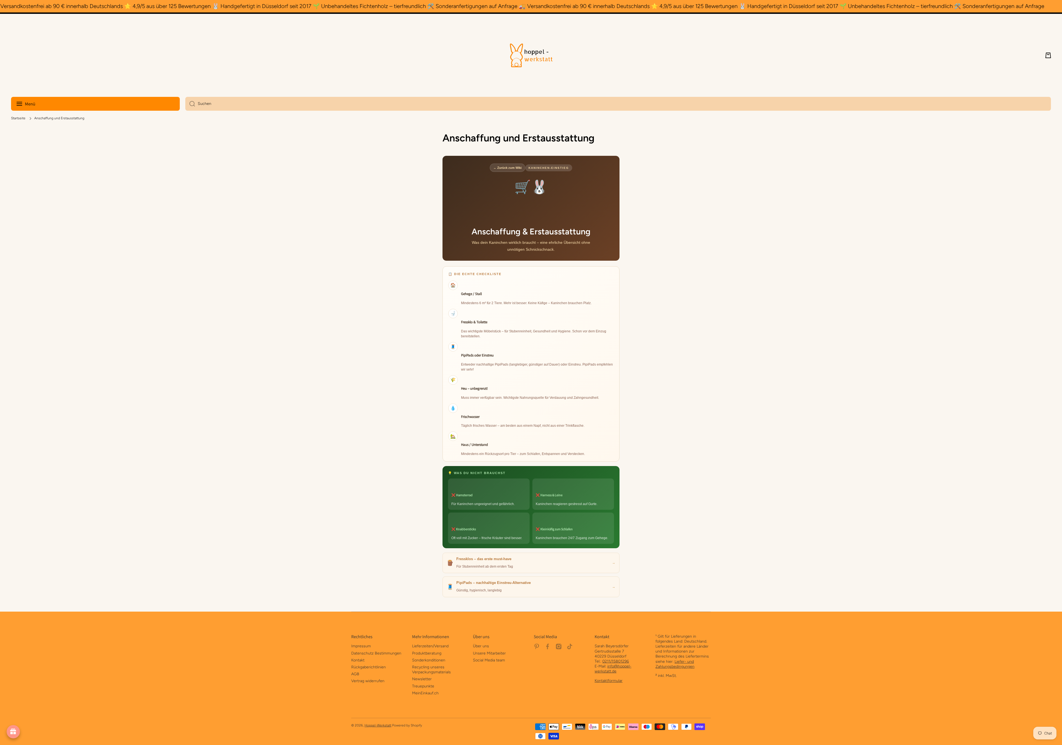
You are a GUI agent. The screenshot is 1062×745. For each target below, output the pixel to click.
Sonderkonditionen (428, 660)
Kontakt (358, 660)
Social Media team (489, 660)
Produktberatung (426, 653)
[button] (1048, 55)
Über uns (481, 646)
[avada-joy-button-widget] (13, 731)
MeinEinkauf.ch (425, 693)
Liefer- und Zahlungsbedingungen (674, 664)
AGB (355, 674)
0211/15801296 (615, 661)
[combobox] (618, 104)
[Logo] (531, 55)
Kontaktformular (609, 680)
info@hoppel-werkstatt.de (613, 669)
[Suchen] (190, 104)
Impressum (361, 646)
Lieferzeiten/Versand (430, 646)
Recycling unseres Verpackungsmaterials (431, 669)
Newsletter (422, 679)
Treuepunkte (423, 686)
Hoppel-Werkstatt (378, 725)
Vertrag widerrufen (367, 681)
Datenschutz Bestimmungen (376, 653)
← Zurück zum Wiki (507, 167)
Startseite (18, 118)
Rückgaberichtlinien (368, 667)
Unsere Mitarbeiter (489, 653)
